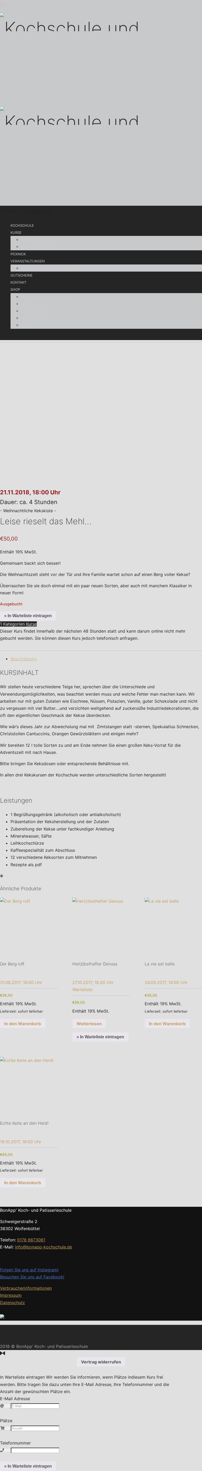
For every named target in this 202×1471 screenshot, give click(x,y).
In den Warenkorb (22, 1023)
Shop (15, 289)
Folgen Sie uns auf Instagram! (29, 1269)
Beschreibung (24, 658)
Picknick (18, 254)
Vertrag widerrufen (101, 1361)
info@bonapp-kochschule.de (43, 1247)
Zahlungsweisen (34, 311)
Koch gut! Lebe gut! (37, 247)
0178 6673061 (31, 1239)
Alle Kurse (29, 239)
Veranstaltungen (28, 261)
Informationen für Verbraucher (46, 297)
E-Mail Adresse (15, 1398)
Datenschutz (12, 1302)
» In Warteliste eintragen (28, 615)
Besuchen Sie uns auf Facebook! (32, 1276)
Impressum (11, 1295)
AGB (24, 304)
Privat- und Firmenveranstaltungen (49, 268)
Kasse (26, 325)
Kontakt (18, 282)
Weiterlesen (89, 1023)
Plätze (6, 1420)
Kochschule (22, 225)
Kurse (16, 232)
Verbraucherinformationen (26, 1288)
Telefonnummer (15, 1443)
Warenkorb (30, 318)
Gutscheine (22, 275)
